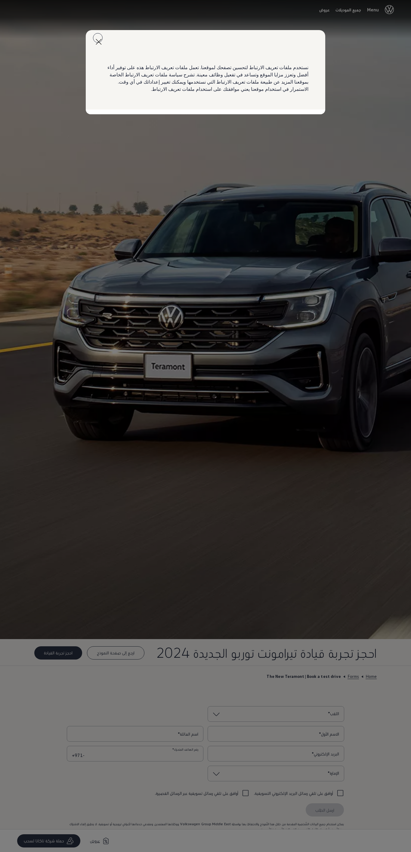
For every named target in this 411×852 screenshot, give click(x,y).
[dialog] (205, 426)
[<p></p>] (98, 38)
